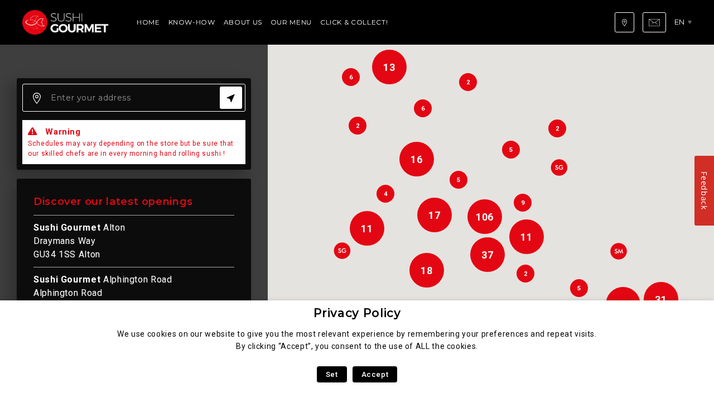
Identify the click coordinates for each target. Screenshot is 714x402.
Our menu (291, 22)
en (679, 21)
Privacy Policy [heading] (357, 313)
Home (148, 22)
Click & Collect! (354, 22)
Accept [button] (375, 374)
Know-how (191, 22)
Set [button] (332, 374)
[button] (559, 167)
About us (243, 22)
